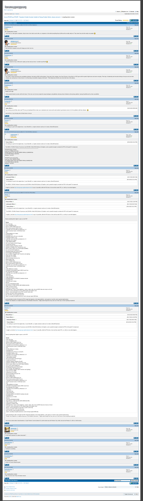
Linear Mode (136, 22)
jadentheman (8, 442)
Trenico (7, 120)
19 (24, 20)
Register (17, 13)
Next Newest (14, 480)
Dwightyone (8, 27)
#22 (137, 118)
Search (118, 11)
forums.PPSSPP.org (8, 17)
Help (137, 11)
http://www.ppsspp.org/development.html (23, 187)
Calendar (132, 11)
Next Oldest (8, 480)
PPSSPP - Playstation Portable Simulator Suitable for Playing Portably (30, 17)
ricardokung (8, 456)
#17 (137, 38)
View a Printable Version (10, 486)
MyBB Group (18, 496)
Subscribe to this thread (10, 490)
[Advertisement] (54, 5)
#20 (137, 83)
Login (13, 13)
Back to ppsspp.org (8, 9)
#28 (137, 440)
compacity (8, 101)
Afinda (33, 192)
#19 (137, 67)
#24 (137, 168)
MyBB (10, 496)
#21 (137, 99)
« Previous (11, 20)
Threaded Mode (130, 22)
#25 (137, 192)
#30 (137, 467)
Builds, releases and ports (54, 17)
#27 (137, 425)
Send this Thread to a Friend (11, 488)
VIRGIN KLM (14, 41)
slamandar (14, 428)
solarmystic (34, 131)
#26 (137, 305)
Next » (27, 20)
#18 (137, 53)
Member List (125, 11)
